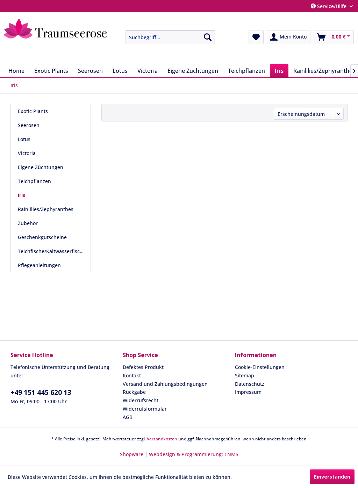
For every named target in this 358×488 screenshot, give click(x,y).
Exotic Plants (33, 111)
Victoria (27, 153)
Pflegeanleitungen (39, 265)
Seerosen (29, 125)
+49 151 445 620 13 (40, 392)
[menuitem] (165, 37)
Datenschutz (249, 384)
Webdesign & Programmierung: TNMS (193, 454)
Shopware (131, 454)
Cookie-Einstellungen (260, 367)
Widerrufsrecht (140, 400)
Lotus (24, 139)
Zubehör (28, 223)
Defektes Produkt (143, 367)
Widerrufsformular (145, 408)
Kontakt (132, 375)
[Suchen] (207, 37)
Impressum (248, 392)
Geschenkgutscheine (42, 237)
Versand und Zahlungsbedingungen (165, 384)
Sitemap (244, 375)
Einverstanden (332, 476)
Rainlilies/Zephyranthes (45, 209)
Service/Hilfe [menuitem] (332, 6)
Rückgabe (134, 392)
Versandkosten (162, 439)
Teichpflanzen (34, 181)
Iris (22, 195)
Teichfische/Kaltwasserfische (52, 251)
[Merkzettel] (256, 37)
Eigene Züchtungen (40, 167)
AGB (128, 417)
